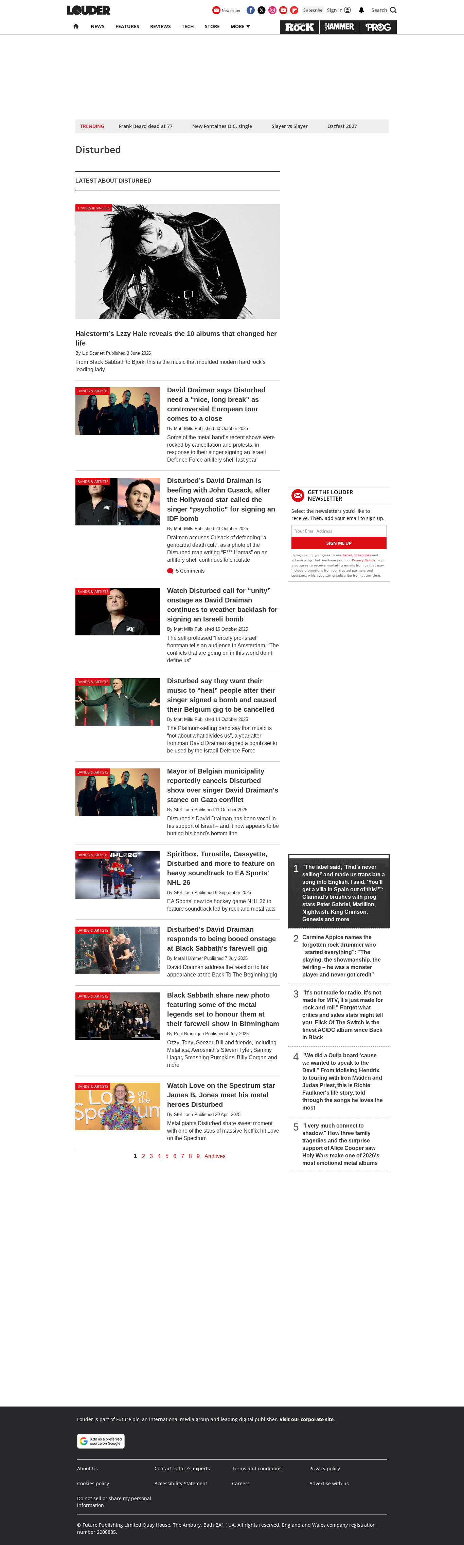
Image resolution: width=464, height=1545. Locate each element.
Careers (241, 1483)
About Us (87, 1468)
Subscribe (312, 10)
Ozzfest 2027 (342, 126)
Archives (215, 1156)
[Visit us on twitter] (261, 10)
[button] (384, 10)
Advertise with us (329, 1483)
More (238, 26)
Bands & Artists (92, 390)
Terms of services (357, 555)
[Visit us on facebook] (251, 10)
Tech (188, 26)
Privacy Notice (363, 560)
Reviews (160, 26)
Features (127, 26)
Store (212, 26)
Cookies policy (93, 1483)
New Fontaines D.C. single (222, 126)
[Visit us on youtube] (283, 10)
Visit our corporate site (307, 1419)
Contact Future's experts (182, 1468)
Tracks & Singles (93, 207)
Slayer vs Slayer (290, 126)
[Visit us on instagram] (272, 10)
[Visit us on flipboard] (294, 10)
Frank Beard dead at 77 (146, 126)
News (98, 26)
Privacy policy (324, 1468)
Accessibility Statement (181, 1483)
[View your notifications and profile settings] (361, 10)
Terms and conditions (257, 1468)
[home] (76, 26)
